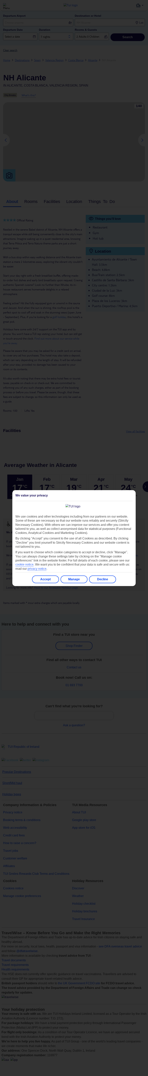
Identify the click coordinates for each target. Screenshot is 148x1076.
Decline (102, 579)
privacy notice (37, 568)
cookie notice (24, 564)
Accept (45, 579)
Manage (74, 579)
